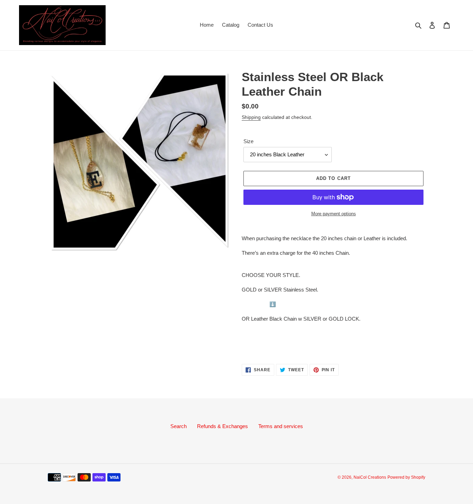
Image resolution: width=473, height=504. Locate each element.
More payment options (333, 213)
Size (248, 141)
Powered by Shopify (406, 477)
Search (178, 426)
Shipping (251, 117)
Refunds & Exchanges (222, 426)
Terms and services (280, 426)
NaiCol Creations (370, 477)
